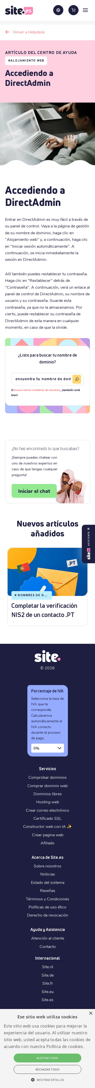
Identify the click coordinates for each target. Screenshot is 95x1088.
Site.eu (48, 991)
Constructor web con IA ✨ (47, 826)
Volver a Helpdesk (29, 31)
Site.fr (47, 983)
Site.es (47, 999)
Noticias (47, 874)
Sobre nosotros (47, 865)
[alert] (47, 1048)
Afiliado (47, 842)
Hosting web (47, 801)
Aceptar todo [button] (47, 1058)
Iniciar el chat (34, 490)
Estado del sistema (47, 882)
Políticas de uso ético (47, 906)
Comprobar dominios (47, 777)
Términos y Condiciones (47, 898)
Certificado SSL (47, 818)
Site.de (48, 975)
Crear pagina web (47, 834)
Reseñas (47, 890)
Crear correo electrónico (47, 810)
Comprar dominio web (47, 785)
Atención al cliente (47, 938)
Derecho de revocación (47, 915)
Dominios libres (47, 793)
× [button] (90, 1013)
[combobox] (47, 748)
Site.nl (47, 966)
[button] (47, 1079)
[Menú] (85, 10)
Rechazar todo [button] (47, 1069)
